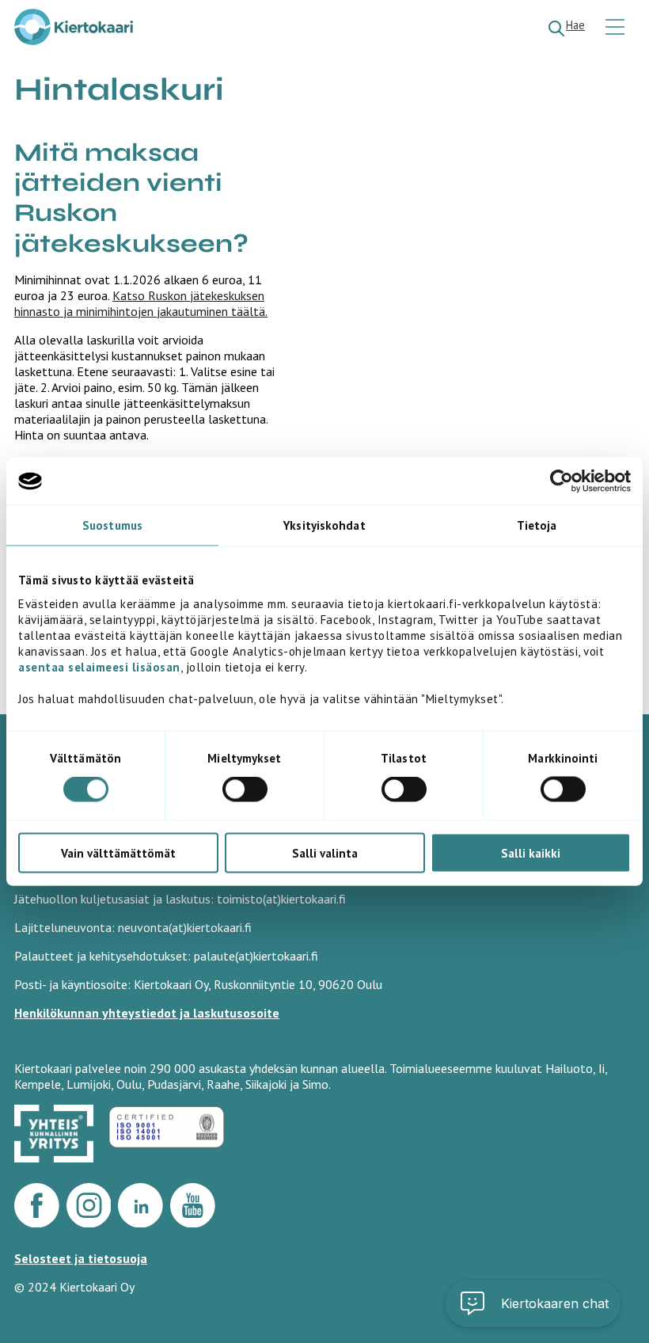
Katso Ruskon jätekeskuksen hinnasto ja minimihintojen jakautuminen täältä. (141, 303)
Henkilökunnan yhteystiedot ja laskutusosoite (146, 1013)
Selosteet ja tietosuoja (80, 1258)
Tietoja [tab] (537, 525)
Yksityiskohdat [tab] (324, 525)
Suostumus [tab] (112, 525)
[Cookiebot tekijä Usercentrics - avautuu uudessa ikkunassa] (561, 481)
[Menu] (617, 28)
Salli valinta (325, 852)
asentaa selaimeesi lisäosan (99, 666)
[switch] (245, 789)
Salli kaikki (530, 852)
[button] (533, 1303)
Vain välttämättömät (118, 852)
